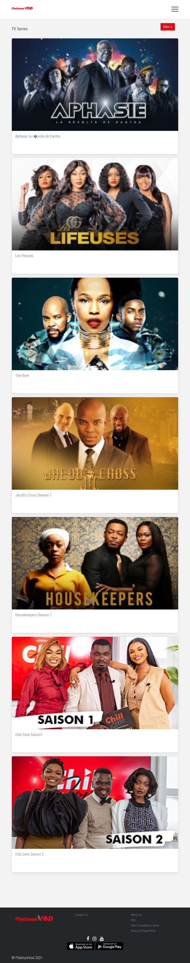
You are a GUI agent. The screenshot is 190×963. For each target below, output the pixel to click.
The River (22, 375)
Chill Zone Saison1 (29, 734)
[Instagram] (94, 939)
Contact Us (81, 915)
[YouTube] (101, 939)
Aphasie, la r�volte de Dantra (37, 136)
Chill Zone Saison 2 (29, 854)
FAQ (133, 920)
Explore (95, 85)
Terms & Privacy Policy (143, 930)
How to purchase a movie (145, 925)
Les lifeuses (24, 256)
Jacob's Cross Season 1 (33, 495)
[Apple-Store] (81, 946)
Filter (166, 27)
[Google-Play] (109, 946)
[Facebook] (88, 939)
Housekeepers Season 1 (33, 615)
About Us (136, 915)
